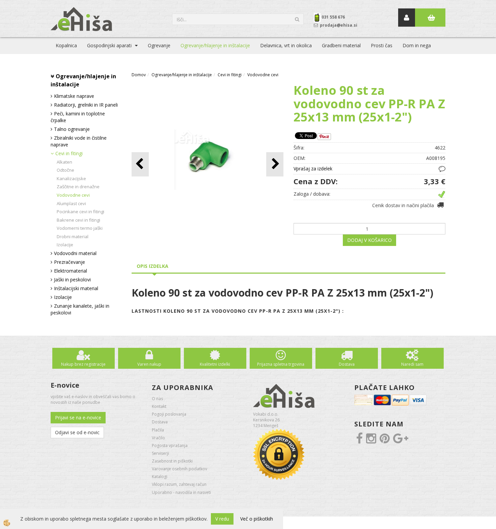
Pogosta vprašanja (170, 445)
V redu (222, 519)
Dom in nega (417, 45)
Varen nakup (149, 364)
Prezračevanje (69, 262)
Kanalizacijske (71, 178)
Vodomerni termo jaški (80, 228)
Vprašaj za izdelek (313, 168)
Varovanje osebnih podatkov (179, 469)
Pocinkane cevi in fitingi (80, 211)
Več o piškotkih (256, 519)
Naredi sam (412, 364)
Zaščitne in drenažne (78, 187)
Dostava (347, 364)
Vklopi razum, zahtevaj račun (179, 484)
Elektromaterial (70, 271)
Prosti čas (381, 45)
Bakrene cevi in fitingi (78, 220)
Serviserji (160, 453)
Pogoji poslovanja (169, 414)
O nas (157, 398)
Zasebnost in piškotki (172, 461)
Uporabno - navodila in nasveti (181, 492)
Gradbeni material (341, 45)
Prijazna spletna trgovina (280, 364)
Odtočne (65, 170)
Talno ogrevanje (72, 129)
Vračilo (158, 438)
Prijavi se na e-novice (78, 417)
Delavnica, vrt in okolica (286, 45)
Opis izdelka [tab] (152, 266)
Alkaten (64, 162)
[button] (274, 164)
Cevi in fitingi (69, 153)
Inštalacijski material (76, 288)
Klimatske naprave (74, 96)
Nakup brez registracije (83, 364)
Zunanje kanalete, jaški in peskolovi (80, 309)
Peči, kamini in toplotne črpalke (78, 116)
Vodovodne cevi (73, 195)
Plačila (158, 430)
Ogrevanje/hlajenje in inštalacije (215, 45)
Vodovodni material (75, 253)
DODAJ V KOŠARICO (369, 240)
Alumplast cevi (71, 203)
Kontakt (159, 406)
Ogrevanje (159, 45)
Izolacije (65, 245)
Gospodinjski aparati (109, 45)
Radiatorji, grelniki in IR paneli (86, 105)
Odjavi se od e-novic (77, 432)
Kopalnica (66, 45)
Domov (139, 75)
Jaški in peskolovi (72, 279)
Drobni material (72, 236)
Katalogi (159, 476)
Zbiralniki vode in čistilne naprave (79, 141)
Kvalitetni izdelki (215, 364)
